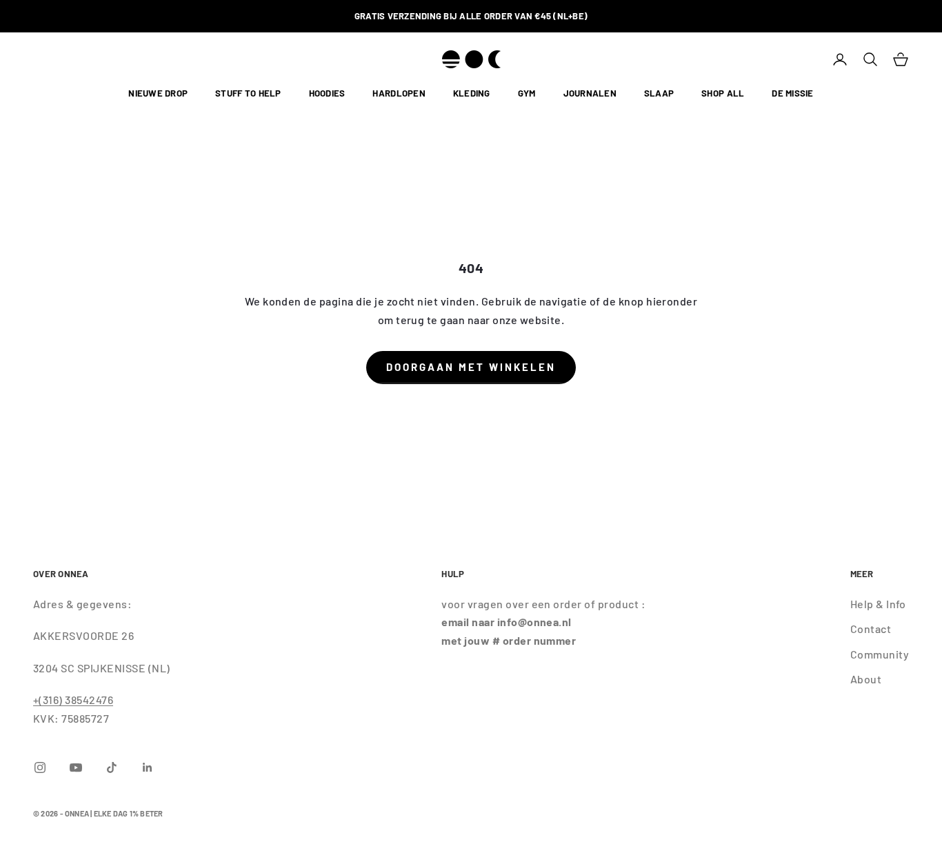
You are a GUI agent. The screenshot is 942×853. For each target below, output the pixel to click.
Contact (870, 628)
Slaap (659, 93)
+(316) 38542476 (73, 699)
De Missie (792, 93)
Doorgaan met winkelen (471, 367)
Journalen (590, 93)
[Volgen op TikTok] (112, 767)
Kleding (471, 93)
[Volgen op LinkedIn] (147, 767)
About (865, 678)
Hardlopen (398, 93)
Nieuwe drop (158, 93)
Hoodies (327, 93)
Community (879, 654)
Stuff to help (248, 93)
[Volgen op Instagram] (40, 767)
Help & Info (878, 603)
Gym (527, 93)
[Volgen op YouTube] (76, 767)
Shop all (722, 93)
